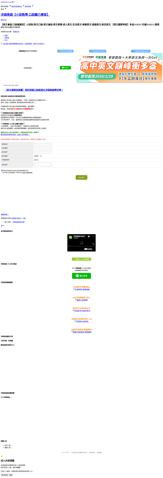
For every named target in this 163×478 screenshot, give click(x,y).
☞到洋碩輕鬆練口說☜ (81, 298)
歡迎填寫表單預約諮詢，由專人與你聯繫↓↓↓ (15, 134)
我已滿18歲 (5, 475)
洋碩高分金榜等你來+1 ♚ (81, 319)
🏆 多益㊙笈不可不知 (97, 51)
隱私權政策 (92, 452)
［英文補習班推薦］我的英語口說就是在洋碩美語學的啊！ (34, 90)
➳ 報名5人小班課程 (81, 259)
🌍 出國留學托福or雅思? (140, 51)
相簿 (6, 35)
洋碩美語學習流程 (18, 222)
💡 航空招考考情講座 (65, 51)
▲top (2, 225)
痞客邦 (14, 218)
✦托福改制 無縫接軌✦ (81, 287)
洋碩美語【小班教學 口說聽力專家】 (25, 14)
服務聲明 (99, 452)
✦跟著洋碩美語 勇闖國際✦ (81, 330)
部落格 (7, 38)
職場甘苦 (16, 31)
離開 (11, 475)
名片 (6, 40)
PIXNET (67, 452)
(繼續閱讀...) (5, 214)
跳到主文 (4, 20)
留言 (18, 218)
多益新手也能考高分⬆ (81, 308)
